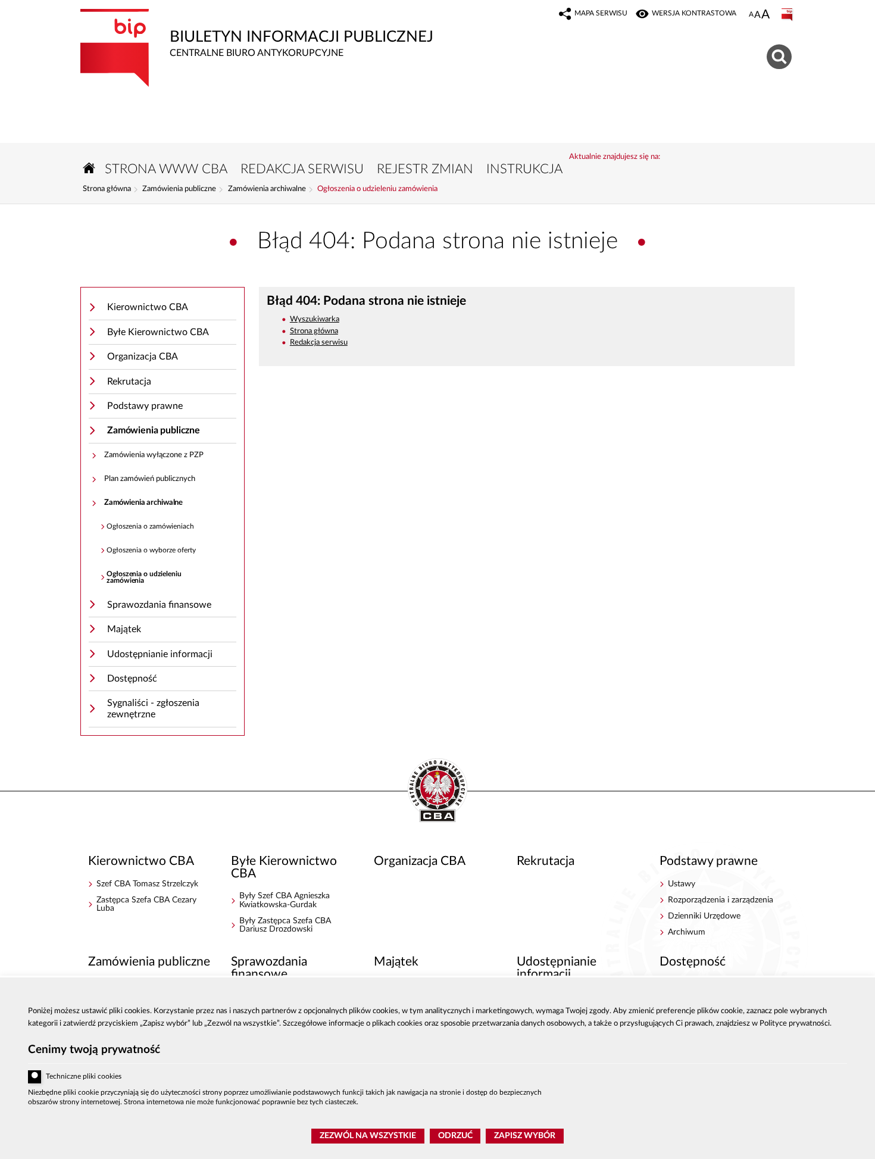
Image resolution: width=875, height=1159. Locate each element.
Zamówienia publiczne (179, 189)
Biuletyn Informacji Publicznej (256, 33)
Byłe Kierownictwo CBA (158, 332)
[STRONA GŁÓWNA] (89, 168)
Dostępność (132, 678)
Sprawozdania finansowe (159, 605)
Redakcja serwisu (319, 342)
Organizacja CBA (142, 356)
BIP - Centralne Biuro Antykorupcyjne (437, 791)
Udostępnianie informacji (159, 654)
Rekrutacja (129, 381)
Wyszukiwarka (314, 319)
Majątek (124, 629)
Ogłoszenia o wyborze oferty (151, 550)
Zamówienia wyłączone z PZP (154, 455)
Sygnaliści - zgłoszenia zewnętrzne (153, 708)
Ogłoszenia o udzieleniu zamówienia (377, 189)
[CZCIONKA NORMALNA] (751, 15)
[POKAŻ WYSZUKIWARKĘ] (781, 55)
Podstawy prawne (145, 406)
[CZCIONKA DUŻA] (765, 15)
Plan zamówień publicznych (149, 479)
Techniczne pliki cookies (83, 1076)
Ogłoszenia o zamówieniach (150, 526)
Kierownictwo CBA (147, 307)
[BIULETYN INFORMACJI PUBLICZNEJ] (788, 14)
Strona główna (107, 189)
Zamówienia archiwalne (267, 189)
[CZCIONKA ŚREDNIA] (757, 15)
